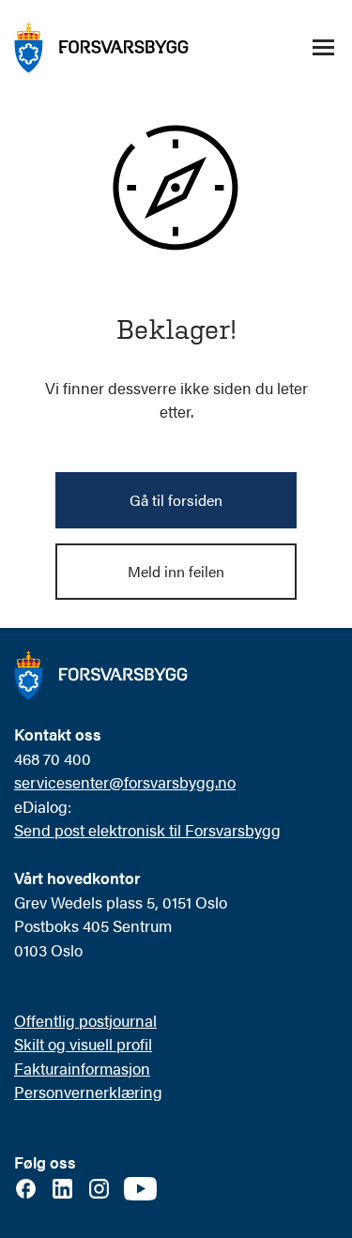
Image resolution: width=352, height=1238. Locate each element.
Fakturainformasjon (82, 1068)
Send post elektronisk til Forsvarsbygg (147, 829)
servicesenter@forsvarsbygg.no (125, 782)
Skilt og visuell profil (83, 1043)
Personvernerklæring (88, 1091)
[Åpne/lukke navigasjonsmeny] (323, 48)
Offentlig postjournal (85, 1020)
